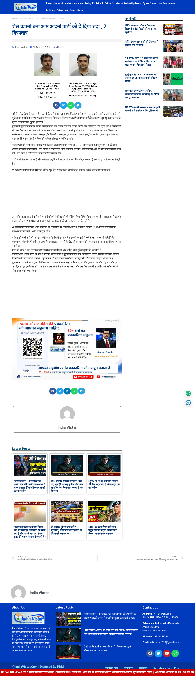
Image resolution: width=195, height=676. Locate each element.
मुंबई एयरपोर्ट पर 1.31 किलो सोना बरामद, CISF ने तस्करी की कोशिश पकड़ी (141, 78)
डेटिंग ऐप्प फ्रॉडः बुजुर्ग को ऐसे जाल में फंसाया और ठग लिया (141, 43)
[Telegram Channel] (188, 403)
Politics (50, 10)
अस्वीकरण (128, 668)
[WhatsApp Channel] (188, 393)
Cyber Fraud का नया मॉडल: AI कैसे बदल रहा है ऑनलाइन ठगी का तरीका (104, 484)
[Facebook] (150, 653)
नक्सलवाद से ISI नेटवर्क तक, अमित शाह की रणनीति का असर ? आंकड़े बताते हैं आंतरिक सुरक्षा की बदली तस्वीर (30, 485)
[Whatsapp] (175, 653)
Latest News (53, 3)
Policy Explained (94, 3)
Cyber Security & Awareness (159, 3)
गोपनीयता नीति (111, 668)
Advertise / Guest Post (70, 10)
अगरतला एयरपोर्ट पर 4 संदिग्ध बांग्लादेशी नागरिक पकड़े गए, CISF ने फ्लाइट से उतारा (142, 94)
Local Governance (72, 3)
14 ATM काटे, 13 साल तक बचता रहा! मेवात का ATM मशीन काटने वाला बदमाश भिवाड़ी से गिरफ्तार (141, 61)
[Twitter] (158, 653)
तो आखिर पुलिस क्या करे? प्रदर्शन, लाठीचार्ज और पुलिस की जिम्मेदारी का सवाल (66, 530)
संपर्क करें (143, 668)
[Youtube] (167, 653)
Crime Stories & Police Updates (123, 3)
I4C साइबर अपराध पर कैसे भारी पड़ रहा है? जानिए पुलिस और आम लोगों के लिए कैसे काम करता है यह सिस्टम (67, 485)
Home (15, 19)
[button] (56, 105)
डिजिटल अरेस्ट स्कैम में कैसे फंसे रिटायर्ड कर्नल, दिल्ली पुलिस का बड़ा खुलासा (141, 28)
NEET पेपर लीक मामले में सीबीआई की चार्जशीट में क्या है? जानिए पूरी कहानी (142, 109)
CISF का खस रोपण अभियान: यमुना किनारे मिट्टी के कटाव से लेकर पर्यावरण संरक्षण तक (102, 530)
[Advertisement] (67, 193)
